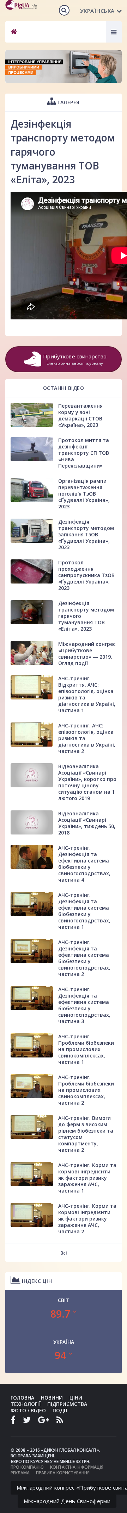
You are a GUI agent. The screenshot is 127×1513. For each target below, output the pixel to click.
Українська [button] (97, 10)
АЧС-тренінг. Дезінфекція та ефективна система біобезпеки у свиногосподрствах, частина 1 (84, 911)
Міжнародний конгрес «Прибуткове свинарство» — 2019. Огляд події (86, 653)
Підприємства (67, 1404)
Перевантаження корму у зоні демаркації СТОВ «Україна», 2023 (80, 415)
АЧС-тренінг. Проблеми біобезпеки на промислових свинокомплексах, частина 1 (86, 1049)
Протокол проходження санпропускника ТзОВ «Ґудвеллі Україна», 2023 (86, 575)
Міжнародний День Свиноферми (67, 1500)
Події (60, 1410)
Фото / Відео (28, 1410)
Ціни (75, 1397)
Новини (52, 1397)
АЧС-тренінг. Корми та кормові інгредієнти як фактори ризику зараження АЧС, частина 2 (87, 1218)
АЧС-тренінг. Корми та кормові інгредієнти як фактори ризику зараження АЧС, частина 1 (87, 1178)
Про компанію (27, 1467)
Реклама (20, 1473)
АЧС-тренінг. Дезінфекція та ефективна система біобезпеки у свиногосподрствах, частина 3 (84, 1005)
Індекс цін (36, 1281)
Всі (63, 1253)
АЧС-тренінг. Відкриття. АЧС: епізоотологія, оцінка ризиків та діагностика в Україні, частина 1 (86, 694)
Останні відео (63, 388)
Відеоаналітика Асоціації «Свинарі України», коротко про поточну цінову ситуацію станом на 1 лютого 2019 (87, 782)
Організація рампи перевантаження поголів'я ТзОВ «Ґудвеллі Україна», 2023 (84, 494)
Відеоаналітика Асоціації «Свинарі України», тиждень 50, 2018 (86, 823)
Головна (22, 1397)
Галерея (68, 102)
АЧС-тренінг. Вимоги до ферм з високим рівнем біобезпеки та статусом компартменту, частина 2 (85, 1134)
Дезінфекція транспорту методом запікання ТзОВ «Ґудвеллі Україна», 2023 (86, 534)
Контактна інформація (76, 1467)
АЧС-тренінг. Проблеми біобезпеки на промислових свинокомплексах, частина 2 (86, 1090)
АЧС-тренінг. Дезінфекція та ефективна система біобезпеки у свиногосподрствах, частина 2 (84, 958)
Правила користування (63, 1473)
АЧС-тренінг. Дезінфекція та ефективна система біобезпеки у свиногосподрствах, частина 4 (84, 863)
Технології (26, 1404)
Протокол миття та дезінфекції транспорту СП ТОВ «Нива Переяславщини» (83, 453)
